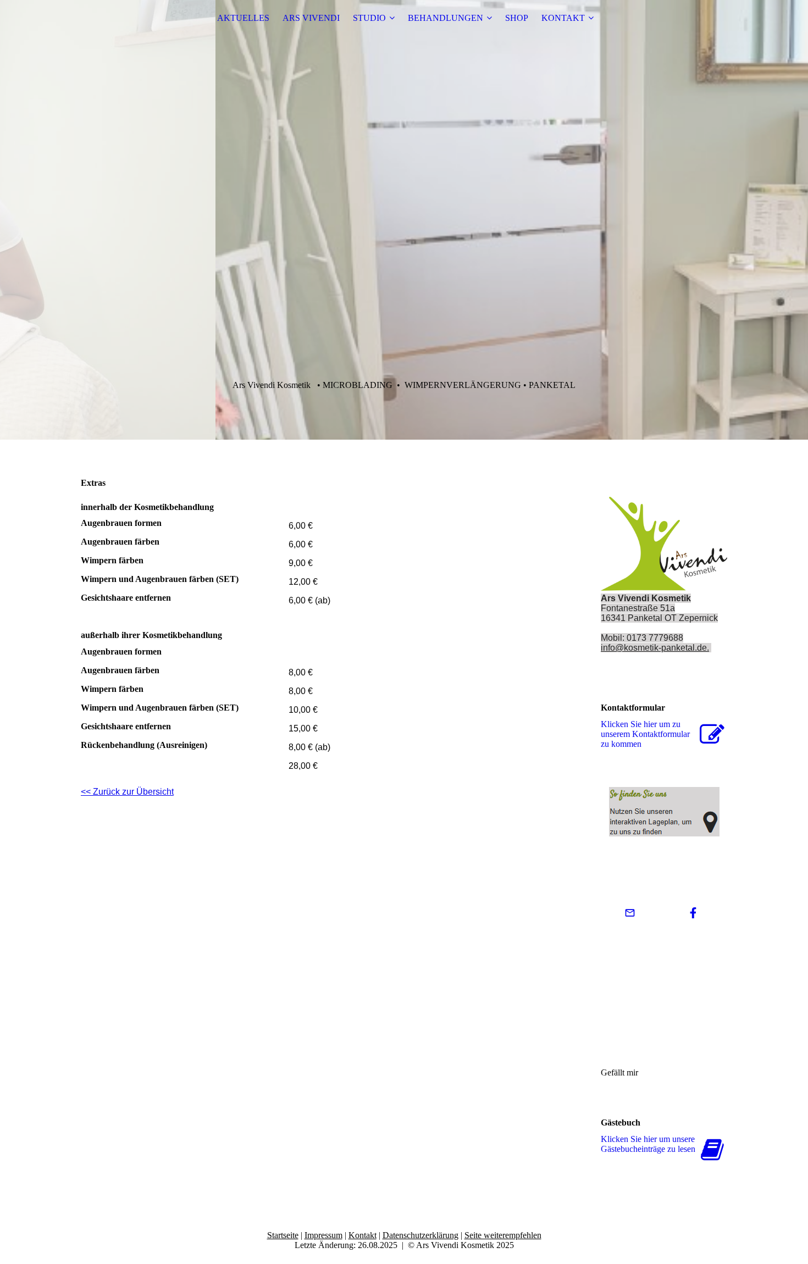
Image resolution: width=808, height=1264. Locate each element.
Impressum (323, 1235)
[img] (404, 220)
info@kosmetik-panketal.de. (655, 647)
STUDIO (369, 18)
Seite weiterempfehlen (502, 1235)
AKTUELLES (243, 18)
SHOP (516, 18)
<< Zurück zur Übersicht (127, 791)
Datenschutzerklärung (420, 1235)
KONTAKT (563, 18)
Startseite (282, 1235)
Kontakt (362, 1235)
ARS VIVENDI (311, 18)
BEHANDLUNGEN (445, 18)
